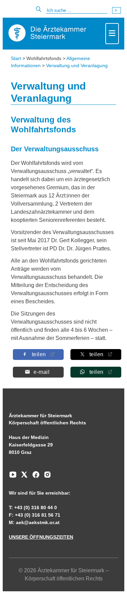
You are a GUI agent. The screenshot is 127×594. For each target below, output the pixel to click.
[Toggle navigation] (112, 33)
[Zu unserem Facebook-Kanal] (34, 477)
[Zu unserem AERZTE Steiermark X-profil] (22, 477)
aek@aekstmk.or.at (38, 522)
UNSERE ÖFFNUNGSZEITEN (41, 537)
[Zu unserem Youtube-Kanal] (13, 477)
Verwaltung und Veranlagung (77, 65)
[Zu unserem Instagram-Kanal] (45, 477)
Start (16, 58)
